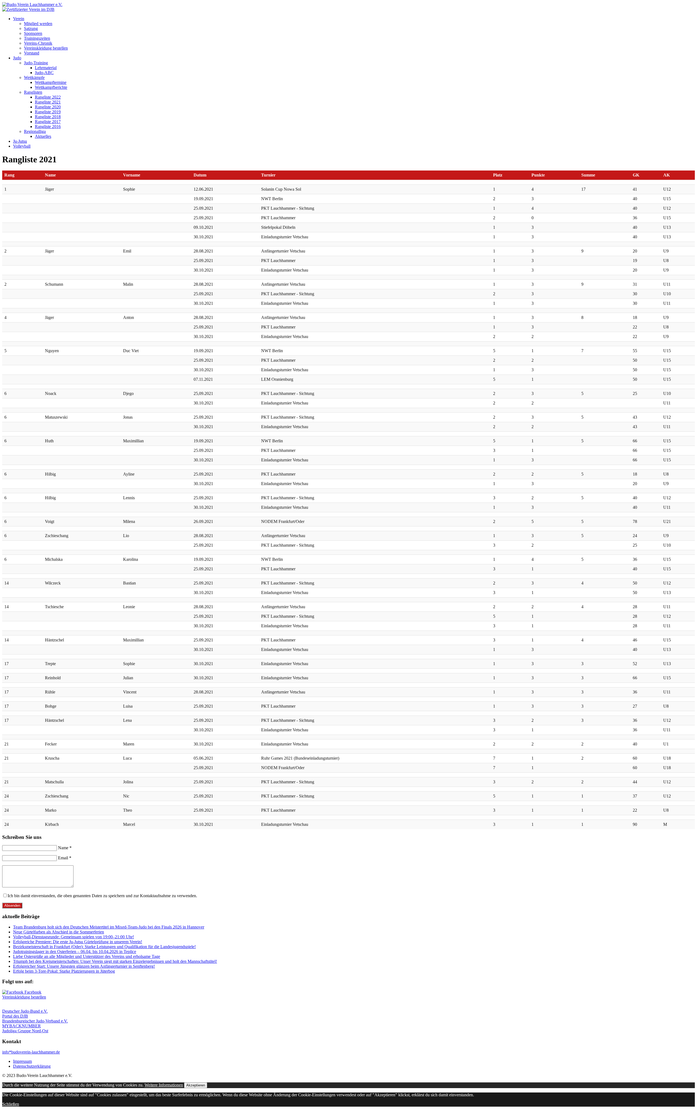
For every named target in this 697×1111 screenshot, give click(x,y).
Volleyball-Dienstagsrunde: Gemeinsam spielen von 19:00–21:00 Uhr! (73, 937)
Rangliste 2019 (48, 111)
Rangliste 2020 (48, 107)
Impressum (22, 1061)
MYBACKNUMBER (21, 1026)
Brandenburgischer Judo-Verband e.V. (35, 1021)
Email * (64, 858)
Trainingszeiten (37, 38)
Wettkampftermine (50, 82)
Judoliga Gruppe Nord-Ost (25, 1030)
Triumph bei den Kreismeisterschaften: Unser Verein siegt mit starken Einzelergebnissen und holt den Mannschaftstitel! (115, 961)
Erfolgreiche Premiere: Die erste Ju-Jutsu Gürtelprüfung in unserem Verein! (77, 941)
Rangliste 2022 (48, 97)
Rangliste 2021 (48, 102)
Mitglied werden (38, 23)
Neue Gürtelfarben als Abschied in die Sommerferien (58, 932)
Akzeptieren (195, 1085)
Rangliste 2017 (48, 121)
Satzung (31, 28)
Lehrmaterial (46, 67)
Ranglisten (33, 92)
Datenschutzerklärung (32, 1066)
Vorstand (31, 53)
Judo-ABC (44, 72)
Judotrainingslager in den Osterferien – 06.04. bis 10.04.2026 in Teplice (74, 951)
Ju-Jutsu (20, 141)
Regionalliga (35, 131)
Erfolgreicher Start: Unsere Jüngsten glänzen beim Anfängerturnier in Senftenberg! (84, 966)
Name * (65, 847)
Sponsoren (33, 33)
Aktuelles (43, 136)
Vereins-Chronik (38, 43)
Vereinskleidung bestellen (46, 48)
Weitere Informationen (164, 1085)
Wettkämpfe (34, 77)
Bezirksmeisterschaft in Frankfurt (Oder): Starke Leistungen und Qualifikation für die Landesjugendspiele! (104, 946)
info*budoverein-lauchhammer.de (31, 1052)
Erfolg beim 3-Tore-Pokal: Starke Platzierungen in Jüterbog (64, 971)
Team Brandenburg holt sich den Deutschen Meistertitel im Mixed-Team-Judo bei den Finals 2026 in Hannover (108, 927)
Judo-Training (36, 62)
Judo (17, 58)
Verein (18, 18)
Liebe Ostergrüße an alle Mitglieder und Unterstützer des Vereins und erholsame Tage (86, 956)
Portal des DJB (15, 1016)
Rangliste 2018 (48, 116)
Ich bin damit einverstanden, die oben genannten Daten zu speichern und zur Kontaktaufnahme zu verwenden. (102, 895)
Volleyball (21, 146)
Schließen (10, 1104)
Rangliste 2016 (48, 126)
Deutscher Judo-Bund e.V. (25, 1011)
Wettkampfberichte (51, 87)
